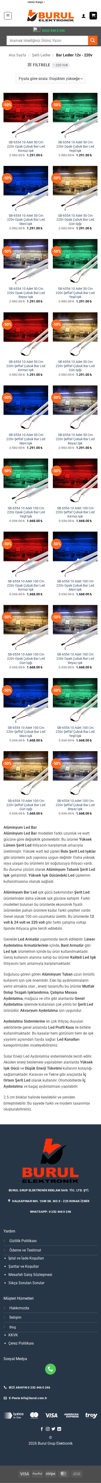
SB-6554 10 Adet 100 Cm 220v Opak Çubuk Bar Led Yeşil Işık (26, 512)
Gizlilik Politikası (23, 1241)
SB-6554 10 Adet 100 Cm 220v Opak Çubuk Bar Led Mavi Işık (75, 585)
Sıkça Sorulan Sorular (26, 1283)
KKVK (13, 1335)
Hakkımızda (19, 1308)
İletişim (15, 1317)
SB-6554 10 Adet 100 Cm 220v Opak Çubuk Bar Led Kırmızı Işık (26, 585)
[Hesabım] (83, 16)
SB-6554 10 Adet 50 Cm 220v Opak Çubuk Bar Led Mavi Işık (26, 220)
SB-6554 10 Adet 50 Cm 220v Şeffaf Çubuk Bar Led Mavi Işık (25, 439)
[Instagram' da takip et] (48, 1429)
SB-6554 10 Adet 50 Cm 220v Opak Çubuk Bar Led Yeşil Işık (75, 146)
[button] (8, 16)
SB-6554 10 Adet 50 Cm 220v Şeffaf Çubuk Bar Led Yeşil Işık (75, 293)
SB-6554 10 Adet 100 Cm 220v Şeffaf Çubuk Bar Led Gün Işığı (25, 805)
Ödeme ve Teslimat (25, 1250)
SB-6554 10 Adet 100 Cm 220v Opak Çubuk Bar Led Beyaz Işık (75, 658)
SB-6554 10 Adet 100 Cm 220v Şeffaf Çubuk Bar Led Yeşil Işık (75, 732)
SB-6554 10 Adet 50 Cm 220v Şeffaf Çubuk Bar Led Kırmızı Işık (25, 366)
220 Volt (62, 65)
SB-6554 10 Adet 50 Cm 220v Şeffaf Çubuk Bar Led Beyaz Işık (75, 439)
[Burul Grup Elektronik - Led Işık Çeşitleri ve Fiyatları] (50, 15)
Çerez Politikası (21, 1343)
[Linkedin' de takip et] (59, 1429)
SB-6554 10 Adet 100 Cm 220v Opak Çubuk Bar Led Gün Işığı (26, 658)
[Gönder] (92, 40)
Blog (12, 1327)
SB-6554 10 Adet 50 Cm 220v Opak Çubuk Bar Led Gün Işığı (75, 220)
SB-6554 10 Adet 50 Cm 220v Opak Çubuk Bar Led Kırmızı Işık (26, 146)
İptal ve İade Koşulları (26, 1258)
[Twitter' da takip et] (53, 1429)
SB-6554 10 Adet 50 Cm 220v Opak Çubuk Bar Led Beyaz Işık (26, 293)
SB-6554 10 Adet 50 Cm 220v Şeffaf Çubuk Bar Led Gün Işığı (75, 366)
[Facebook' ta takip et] (42, 1429)
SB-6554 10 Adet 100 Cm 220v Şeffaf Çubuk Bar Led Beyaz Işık (75, 805)
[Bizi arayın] (50, 1369)
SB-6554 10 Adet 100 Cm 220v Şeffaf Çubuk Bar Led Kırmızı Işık (75, 512)
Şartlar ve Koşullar (23, 1266)
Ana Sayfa (17, 55)
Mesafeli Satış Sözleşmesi (30, 1274)
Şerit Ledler (41, 55)
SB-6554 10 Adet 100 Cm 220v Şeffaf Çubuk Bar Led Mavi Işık (25, 732)
